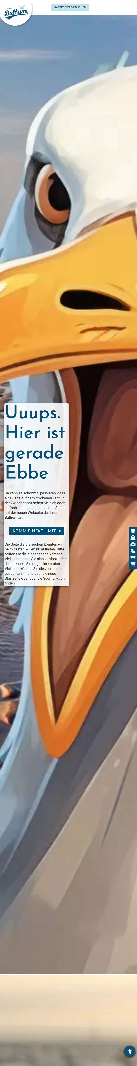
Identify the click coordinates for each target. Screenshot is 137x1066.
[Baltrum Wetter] (132, 550)
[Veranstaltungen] (132, 530)
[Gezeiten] (132, 557)
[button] (70, 7)
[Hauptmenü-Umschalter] (127, 7)
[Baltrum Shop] (132, 564)
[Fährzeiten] (132, 537)
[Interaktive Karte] (132, 544)
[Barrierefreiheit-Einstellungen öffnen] (129, 1051)
